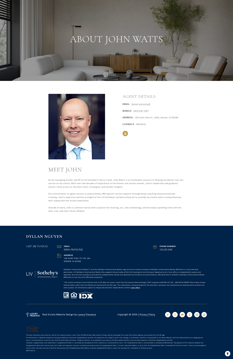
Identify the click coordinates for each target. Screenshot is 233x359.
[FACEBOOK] (167, 314)
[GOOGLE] (197, 314)
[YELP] (189, 314)
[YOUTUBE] (182, 314)
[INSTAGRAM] (175, 314)
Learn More (135, 288)
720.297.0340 (166, 249)
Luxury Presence (87, 314)
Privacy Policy (147, 314)
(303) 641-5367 (141, 111)
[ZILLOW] (125, 133)
